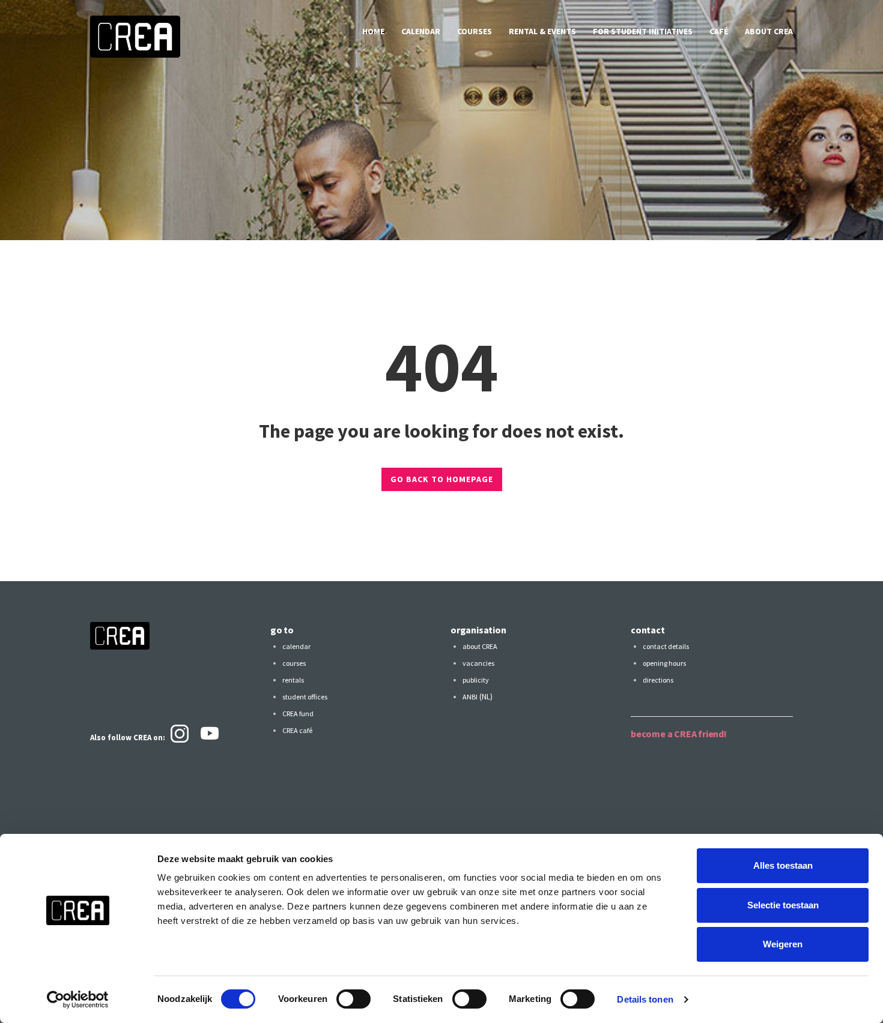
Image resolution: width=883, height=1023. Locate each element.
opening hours (664, 663)
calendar (420, 31)
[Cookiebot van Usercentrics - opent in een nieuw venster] (77, 1000)
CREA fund (298, 713)
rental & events (542, 31)
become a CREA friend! (679, 734)
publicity (476, 679)
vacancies (478, 663)
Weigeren (783, 944)
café (718, 31)
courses (474, 31)
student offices (304, 696)
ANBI (470, 696)
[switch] (353, 999)
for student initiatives (643, 31)
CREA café (297, 730)
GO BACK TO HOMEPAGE (441, 479)
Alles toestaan (783, 865)
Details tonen (645, 999)
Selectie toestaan (783, 905)
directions (658, 679)
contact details (666, 646)
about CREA (769, 31)
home (373, 31)
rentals (293, 679)
